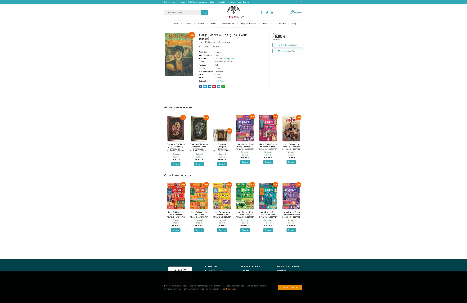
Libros (187, 23)
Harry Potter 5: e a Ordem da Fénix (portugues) (268, 213)
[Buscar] (204, 12)
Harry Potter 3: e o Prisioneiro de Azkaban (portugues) (222, 213)
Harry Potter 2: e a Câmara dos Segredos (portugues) (199, 213)
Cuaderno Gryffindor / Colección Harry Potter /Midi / (176, 145)
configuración (229, 288)
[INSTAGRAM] (271, 12)
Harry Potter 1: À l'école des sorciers (291, 145)
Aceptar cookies (290, 287)
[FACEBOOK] (261, 12)
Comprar (175, 164)
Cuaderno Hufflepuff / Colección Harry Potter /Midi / (222, 145)
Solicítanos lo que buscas (197, 2)
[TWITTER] (266, 12)
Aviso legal (245, 271)
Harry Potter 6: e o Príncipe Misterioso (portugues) (245, 145)
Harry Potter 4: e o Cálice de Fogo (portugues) (245, 213)
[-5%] (176, 128)
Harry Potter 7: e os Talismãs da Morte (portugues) (268, 145)
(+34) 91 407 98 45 (215, 271)
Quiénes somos (170, 2)
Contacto (182, 2)
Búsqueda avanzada (217, 2)
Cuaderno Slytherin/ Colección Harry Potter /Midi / (199, 145)
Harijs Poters (220, 81)
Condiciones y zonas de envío (238, 2)
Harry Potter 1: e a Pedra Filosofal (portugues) (175, 213)
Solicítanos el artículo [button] (289, 45)
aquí (209, 288)
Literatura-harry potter (224, 58)
